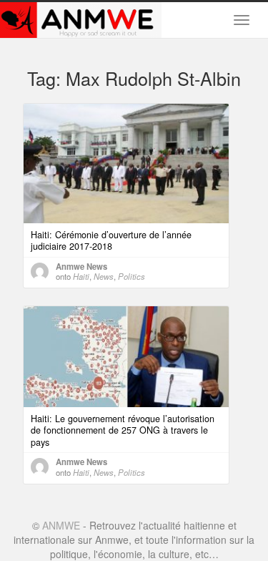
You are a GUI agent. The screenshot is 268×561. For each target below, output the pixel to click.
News (104, 276)
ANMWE (61, 525)
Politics (131, 276)
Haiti (81, 276)
